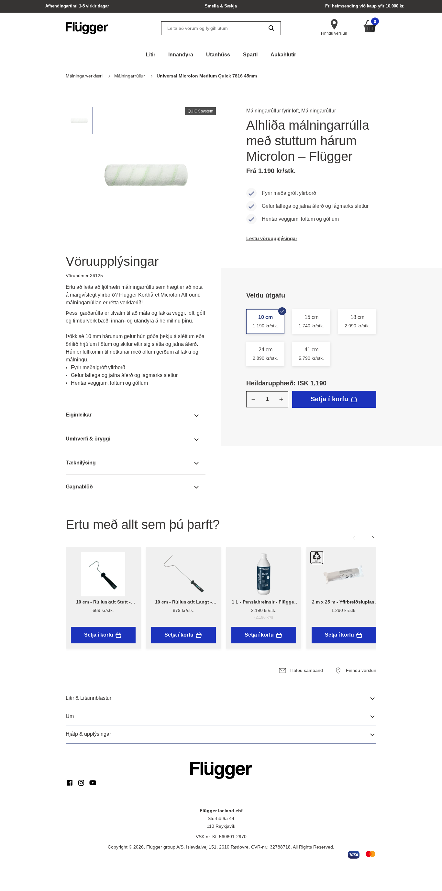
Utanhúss (218, 54)
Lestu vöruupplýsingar (271, 238)
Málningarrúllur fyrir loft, (273, 110)
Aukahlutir (283, 54)
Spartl (250, 54)
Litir (150, 54)
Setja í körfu (330, 399)
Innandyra (180, 54)
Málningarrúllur (318, 110)
